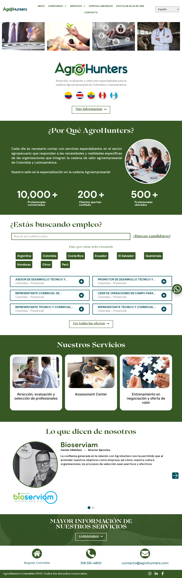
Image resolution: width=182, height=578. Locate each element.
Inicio (41, 6)
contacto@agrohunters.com (145, 563)
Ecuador (101, 256)
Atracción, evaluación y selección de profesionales (36, 396)
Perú (65, 264)
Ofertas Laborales (101, 6)
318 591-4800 (91, 563)
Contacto (91, 12)
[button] (89, 507)
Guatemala (153, 256)
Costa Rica (75, 256)
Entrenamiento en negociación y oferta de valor (146, 398)
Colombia (49, 256)
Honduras (24, 264)
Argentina (24, 256)
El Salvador (126, 256)
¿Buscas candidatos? (152, 236)
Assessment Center (91, 394)
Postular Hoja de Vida (130, 6)
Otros (46, 264)
